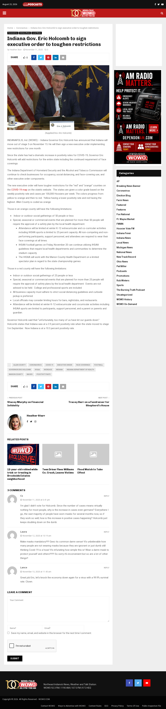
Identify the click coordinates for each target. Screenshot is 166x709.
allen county (19, 365)
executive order (64, 365)
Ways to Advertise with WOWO (72, 706)
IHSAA (37, 370)
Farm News (123, 200)
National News (124, 252)
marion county (16, 374)
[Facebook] (129, 682)
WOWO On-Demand (127, 304)
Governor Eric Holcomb (20, 370)
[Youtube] (146, 682)
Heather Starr (16, 50)
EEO (106, 706)
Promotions (123, 276)
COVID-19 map (19, 189)
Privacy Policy (117, 706)
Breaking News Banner (129, 186)
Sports (120, 285)
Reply (106, 496)
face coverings (83, 365)
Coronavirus (13, 33)
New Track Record (126, 257)
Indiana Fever (124, 233)
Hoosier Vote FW (125, 228)
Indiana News (25, 33)
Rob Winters (123, 280)
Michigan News (125, 247)
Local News (36, 33)
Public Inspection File (151, 706)
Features (121, 209)
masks (30, 374)
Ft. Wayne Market (125, 219)
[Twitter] (138, 682)
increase (48, 370)
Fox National (123, 214)
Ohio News (122, 261)
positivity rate (44, 374)
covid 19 (49, 365)
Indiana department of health (80, 370)
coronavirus (36, 365)
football (98, 365)
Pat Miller (122, 266)
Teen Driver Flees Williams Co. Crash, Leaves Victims (58, 471)
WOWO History (124, 299)
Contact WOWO (48, 706)
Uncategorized (124, 294)
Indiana (59, 370)
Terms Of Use (133, 706)
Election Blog (124, 195)
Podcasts (122, 271)
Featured (121, 205)
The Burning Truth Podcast (131, 290)
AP (118, 181)
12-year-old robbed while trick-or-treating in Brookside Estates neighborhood (22, 474)
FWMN (120, 224)
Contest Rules (95, 706)
